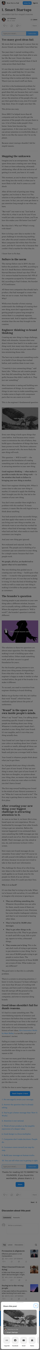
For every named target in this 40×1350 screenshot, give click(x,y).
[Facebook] (15, 1340)
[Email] (23, 1340)
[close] (36, 1306)
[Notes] (32, 1340)
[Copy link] (6, 1340)
